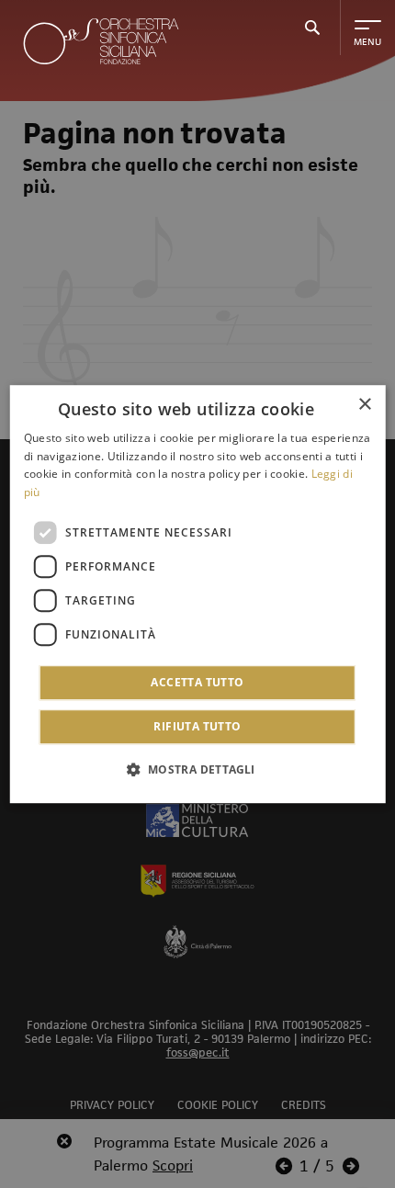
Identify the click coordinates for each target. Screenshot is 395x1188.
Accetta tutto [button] (197, 682)
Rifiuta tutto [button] (197, 726)
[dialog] (198, 594)
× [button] (364, 405)
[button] (197, 769)
